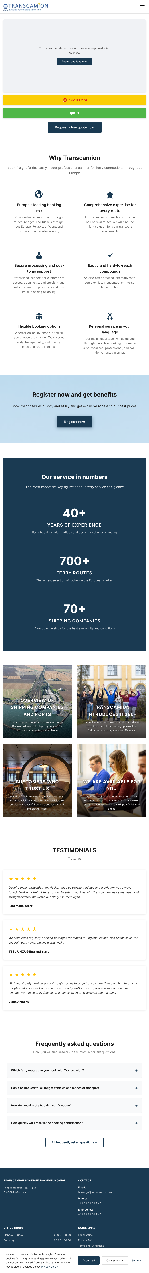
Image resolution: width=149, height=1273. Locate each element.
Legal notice (85, 1234)
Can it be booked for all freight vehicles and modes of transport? (56, 1088)
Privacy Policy (86, 1240)
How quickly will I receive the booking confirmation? (47, 1123)
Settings (137, 1260)
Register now (74, 422)
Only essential (114, 1260)
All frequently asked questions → (75, 1142)
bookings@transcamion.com (95, 1192)
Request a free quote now (74, 127)
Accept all (89, 1260)
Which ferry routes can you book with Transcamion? (47, 1070)
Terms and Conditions (91, 1245)
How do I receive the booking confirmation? (41, 1105)
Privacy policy (49, 1266)
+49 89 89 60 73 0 (89, 1203)
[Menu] (142, 7)
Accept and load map (75, 61)
